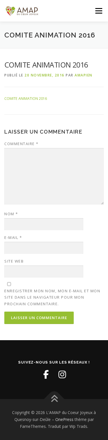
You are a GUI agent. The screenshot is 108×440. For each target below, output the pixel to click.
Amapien (83, 75)
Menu (98, 10)
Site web (14, 261)
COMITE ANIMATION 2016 (25, 98)
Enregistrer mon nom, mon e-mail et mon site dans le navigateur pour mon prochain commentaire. (52, 297)
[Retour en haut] (54, 399)
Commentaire (21, 143)
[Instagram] (62, 374)
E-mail (13, 237)
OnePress (64, 419)
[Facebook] (46, 374)
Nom (11, 213)
